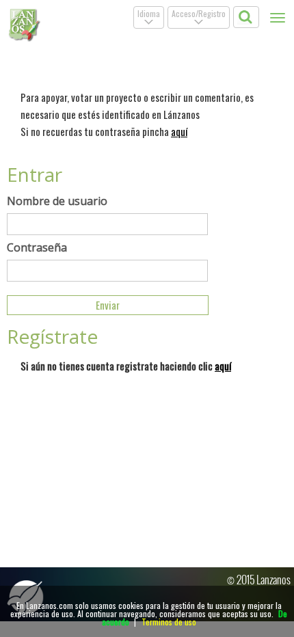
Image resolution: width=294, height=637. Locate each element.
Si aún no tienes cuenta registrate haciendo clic (126, 365)
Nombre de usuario (57, 200)
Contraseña (37, 247)
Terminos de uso (169, 621)
